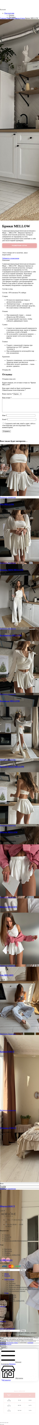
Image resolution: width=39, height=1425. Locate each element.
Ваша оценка (7, 394)
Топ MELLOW (7, 504)
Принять (3, 1347)
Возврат (7, 1239)
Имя (4, 415)
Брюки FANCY (7, 1051)
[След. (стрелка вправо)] (3, 1424)
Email (4, 419)
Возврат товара (14, 1285)
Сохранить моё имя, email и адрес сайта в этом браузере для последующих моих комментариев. (18, 425)
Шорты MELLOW (9, 832)
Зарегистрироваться (7, 1328)
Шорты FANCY (7, 1206)
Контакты (8, 1249)
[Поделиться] (5, 1422)
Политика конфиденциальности (16, 1241)
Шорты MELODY (8, 907)
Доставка (12, 17)
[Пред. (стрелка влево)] (1, 1424)
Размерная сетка (19, 245)
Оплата (11, 15)
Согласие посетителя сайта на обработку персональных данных (24, 1290)
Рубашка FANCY (8, 1128)
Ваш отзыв (6, 398)
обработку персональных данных (9, 1342)
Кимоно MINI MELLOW (11, 570)
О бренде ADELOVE (12, 1255)
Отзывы (7, 1253)
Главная (3, 18)
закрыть (3, 1306)
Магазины (8, 1251)
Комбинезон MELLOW (11, 635)
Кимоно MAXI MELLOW (12, 766)
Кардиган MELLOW (10, 701)
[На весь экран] (3, 1422)
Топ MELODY (7, 975)
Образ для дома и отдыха (15, 18)
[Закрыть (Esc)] (7, 1422)
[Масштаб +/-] (1, 1422)
